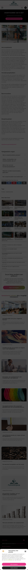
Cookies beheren (14, 567)
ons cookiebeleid (9, 559)
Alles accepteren (14, 564)
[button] (25, 551)
